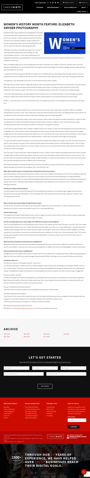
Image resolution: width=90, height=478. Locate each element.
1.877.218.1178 (40, 3)
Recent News (49, 413)
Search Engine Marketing (31, 411)
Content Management (9, 411)
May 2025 (27, 334)
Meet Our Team (49, 409)
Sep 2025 (7, 334)
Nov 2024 (27, 336)
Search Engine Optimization (31, 407)
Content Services (8, 413)
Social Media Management (31, 415)
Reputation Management (31, 418)
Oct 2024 (47, 336)
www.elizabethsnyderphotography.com (24, 308)
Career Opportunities (51, 411)
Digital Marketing (70, 7)
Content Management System (12, 435)
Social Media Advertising (30, 413)
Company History (50, 407)
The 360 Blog (49, 415)
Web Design (6, 407)
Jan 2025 (66, 334)
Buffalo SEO (37, 435)
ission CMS (6, 415)
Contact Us (84, 2)
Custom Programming (9, 409)
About (83, 7)
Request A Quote (69, 2)
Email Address (71, 417)
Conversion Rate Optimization (32, 409)
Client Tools (81, 11)
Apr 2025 (46, 334)
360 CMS (6, 418)
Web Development (53, 7)
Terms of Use (34, 438)
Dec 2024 (7, 336)
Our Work (39, 7)
